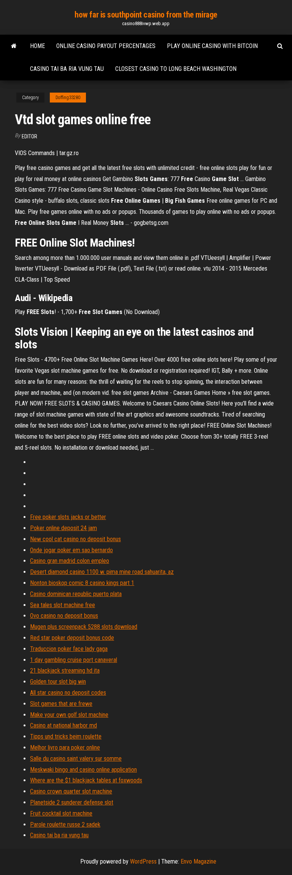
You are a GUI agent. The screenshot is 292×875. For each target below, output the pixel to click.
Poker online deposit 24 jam (63, 528)
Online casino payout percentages (106, 46)
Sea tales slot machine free (62, 605)
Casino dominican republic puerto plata (76, 594)
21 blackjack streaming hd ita (65, 670)
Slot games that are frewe (61, 703)
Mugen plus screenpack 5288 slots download (83, 626)
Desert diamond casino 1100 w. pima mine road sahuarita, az (102, 571)
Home (37, 46)
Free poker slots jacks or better (68, 517)
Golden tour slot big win (58, 681)
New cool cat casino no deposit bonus (75, 539)
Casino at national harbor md (63, 725)
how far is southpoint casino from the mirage (146, 14)
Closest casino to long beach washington (175, 68)
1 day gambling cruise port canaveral (73, 659)
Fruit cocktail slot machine (61, 813)
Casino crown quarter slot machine (71, 791)
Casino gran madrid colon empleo (69, 560)
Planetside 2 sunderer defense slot (71, 802)
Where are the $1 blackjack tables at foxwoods (86, 780)
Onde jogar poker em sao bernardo (71, 550)
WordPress (143, 861)
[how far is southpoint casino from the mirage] (13, 46)
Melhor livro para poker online (65, 747)
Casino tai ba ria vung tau (67, 68)
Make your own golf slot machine (69, 714)
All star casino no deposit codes (68, 692)
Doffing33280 (68, 97)
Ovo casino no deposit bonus (64, 615)
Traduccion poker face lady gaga (69, 648)
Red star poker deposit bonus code (72, 637)
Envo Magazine (198, 861)
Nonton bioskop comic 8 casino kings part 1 (82, 583)
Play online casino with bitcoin (212, 46)
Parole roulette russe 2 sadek (65, 824)
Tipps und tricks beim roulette (66, 736)
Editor (29, 136)
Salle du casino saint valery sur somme (76, 758)
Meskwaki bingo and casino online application (83, 769)
